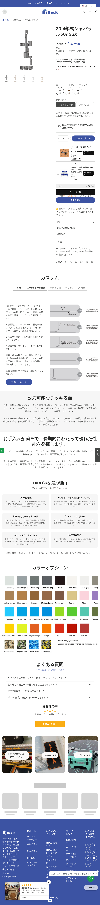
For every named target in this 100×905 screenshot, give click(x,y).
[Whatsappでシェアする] (81, 261)
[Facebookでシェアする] (65, 261)
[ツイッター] (88, 845)
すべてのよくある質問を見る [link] (49, 670)
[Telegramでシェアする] (86, 261)
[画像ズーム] (26, 50)
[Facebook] (94, 845)
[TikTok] (88, 858)
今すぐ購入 (75, 200)
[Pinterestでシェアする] (76, 261)
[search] (84, 11)
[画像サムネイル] (6, 78)
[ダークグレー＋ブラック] (78, 91)
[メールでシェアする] (92, 261)
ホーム (5, 20)
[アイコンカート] (90, 11)
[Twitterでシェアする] (70, 261)
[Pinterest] (88, 851)
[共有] (2, 450)
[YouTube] (94, 858)
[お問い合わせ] (90, 878)
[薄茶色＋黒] (69, 91)
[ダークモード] (95, 11)
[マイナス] (58, 138)
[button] (83, 138)
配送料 (59, 51)
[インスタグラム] (94, 851)
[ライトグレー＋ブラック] (60, 91)
